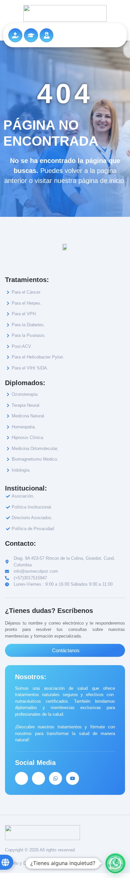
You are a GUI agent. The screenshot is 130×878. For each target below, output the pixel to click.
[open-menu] (118, 35)
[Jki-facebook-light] (21, 778)
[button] (115, 863)
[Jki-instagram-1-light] (38, 778)
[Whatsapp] (55, 778)
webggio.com (58, 863)
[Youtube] (72, 778)
